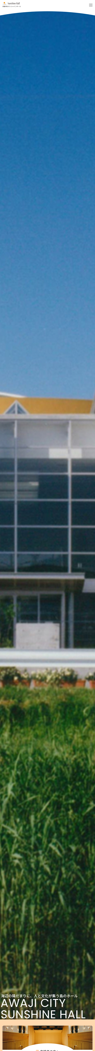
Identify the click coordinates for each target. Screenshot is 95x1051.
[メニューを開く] (91, 5)
